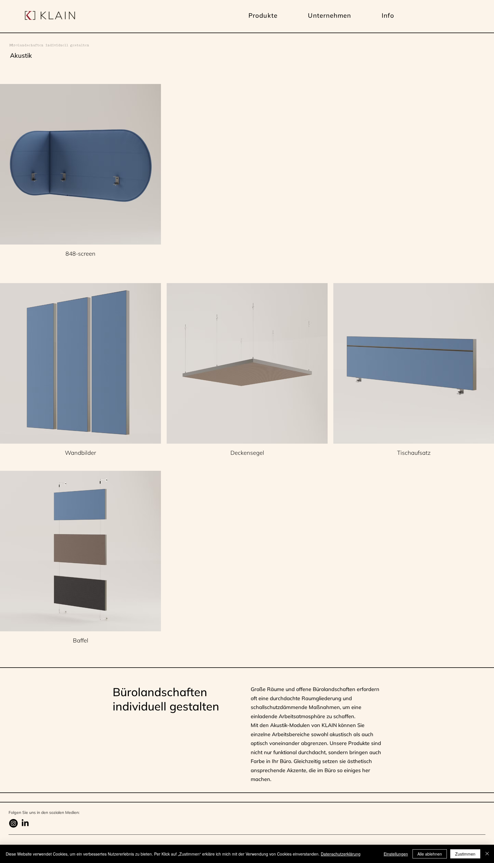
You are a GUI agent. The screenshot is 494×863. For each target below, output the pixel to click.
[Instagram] (13, 823)
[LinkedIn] (25, 823)
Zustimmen (465, 854)
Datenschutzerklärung (340, 854)
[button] (263, 15)
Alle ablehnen (429, 854)
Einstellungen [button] (396, 854)
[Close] (487, 853)
